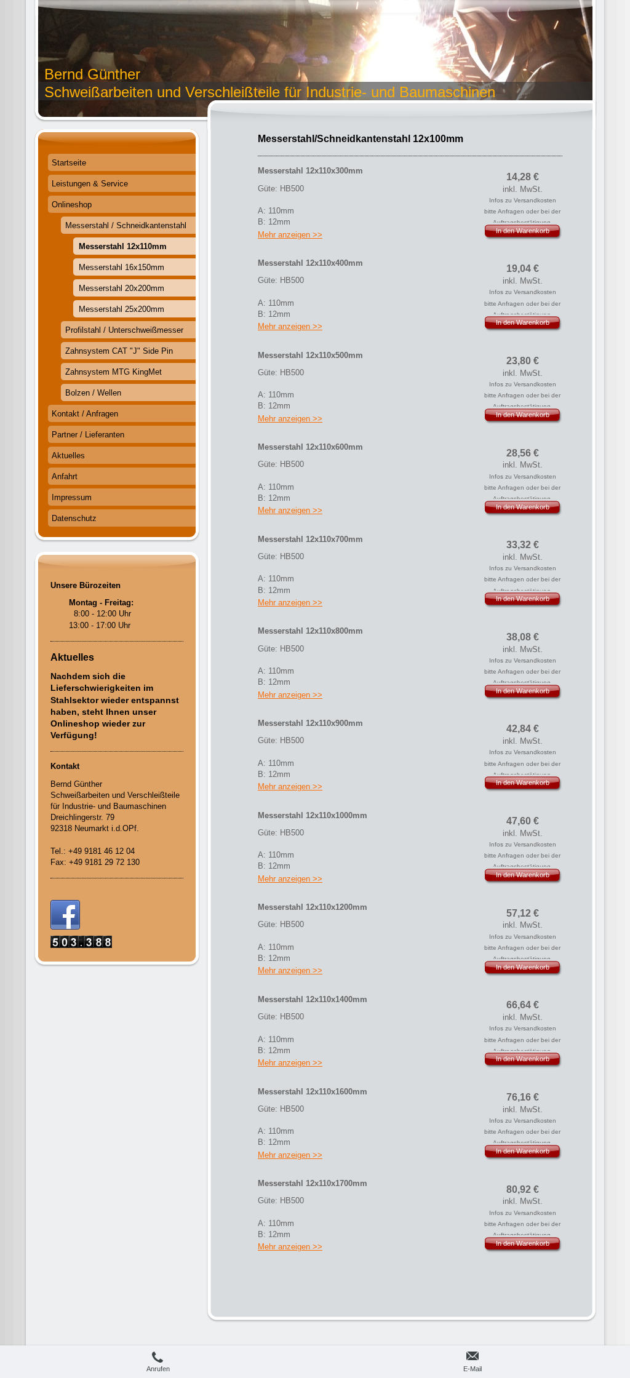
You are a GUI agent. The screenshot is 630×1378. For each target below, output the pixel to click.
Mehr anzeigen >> (290, 234)
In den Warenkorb (522, 230)
